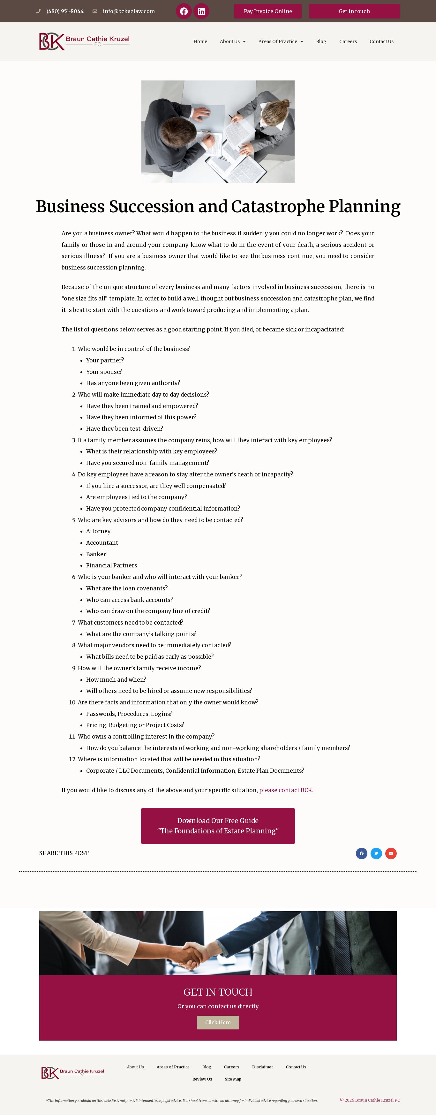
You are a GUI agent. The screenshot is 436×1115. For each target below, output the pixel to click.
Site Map (233, 1079)
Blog (321, 41)
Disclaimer (262, 1067)
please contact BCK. (286, 790)
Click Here (218, 1023)
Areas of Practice (173, 1067)
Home (200, 41)
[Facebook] (184, 11)
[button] (361, 853)
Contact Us (382, 41)
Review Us (202, 1079)
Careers (348, 41)
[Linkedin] (201, 11)
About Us (230, 41)
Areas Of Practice (278, 41)
